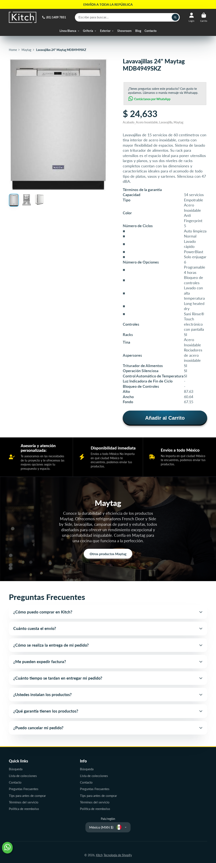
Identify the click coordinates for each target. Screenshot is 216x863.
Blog (138, 31)
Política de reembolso (24, 809)
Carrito (203, 17)
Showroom (124, 31)
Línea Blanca (67, 31)
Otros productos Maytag (108, 554)
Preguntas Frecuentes (23, 789)
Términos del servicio (23, 802)
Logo (22, 17)
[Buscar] (175, 17)
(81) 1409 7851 (56, 17)
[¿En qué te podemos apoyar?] (7, 847)
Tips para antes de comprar (27, 795)
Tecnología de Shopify (118, 855)
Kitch (99, 855)
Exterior (105, 31)
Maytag (26, 50)
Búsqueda (15, 769)
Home (13, 50)
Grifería (88, 31)
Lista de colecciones (23, 776)
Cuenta (191, 17)
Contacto (150, 31)
